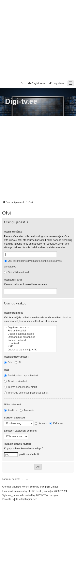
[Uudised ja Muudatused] (30, 334)
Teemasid (28, 410)
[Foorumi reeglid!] (30, 330)
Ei (19, 362)
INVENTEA (42, 495)
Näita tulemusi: (12, 404)
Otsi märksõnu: (13, 231)
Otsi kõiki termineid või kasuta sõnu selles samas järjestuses (33, 264)
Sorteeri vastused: (15, 417)
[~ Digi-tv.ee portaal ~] (30, 327)
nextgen (54, 495)
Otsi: (7, 369)
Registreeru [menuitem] (38, 83)
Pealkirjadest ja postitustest (22, 375)
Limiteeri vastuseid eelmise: (20, 430)
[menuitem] (8, 499)
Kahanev (57, 423)
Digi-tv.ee (21, 101)
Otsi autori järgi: (13, 279)
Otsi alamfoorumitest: (16, 356)
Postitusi (12, 410)
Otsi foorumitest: (14, 312)
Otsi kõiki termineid (18, 272)
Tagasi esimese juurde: (17, 443)
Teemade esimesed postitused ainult (27, 392)
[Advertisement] (38, 38)
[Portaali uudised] (30, 340)
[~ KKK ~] (30, 346)
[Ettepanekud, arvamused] (30, 337)
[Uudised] (30, 343)
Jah (9, 362)
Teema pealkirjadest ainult (22, 387)
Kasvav (42, 423)
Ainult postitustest (17, 381)
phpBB (15, 486)
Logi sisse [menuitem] (58, 83)
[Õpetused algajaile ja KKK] (30, 349)
